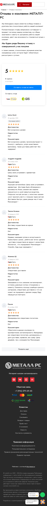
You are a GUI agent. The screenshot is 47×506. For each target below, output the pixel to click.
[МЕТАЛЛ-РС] (23, 367)
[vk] (20, 379)
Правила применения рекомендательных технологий (23, 452)
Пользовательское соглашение (23, 449)
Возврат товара (24, 420)
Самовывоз (23, 417)
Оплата (23, 414)
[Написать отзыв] (11, 99)
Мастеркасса (30, 466)
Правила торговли (23, 455)
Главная (3, 10)
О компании (23, 427)
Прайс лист (23, 424)
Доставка (23, 411)
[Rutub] (32, 379)
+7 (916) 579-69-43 (23, 391)
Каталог (26, 4)
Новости (23, 430)
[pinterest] (14, 379)
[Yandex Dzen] (26, 379)
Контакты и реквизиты (23, 433)
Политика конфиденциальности (23, 446)
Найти (40, 5)
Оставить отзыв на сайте (23, 87)
